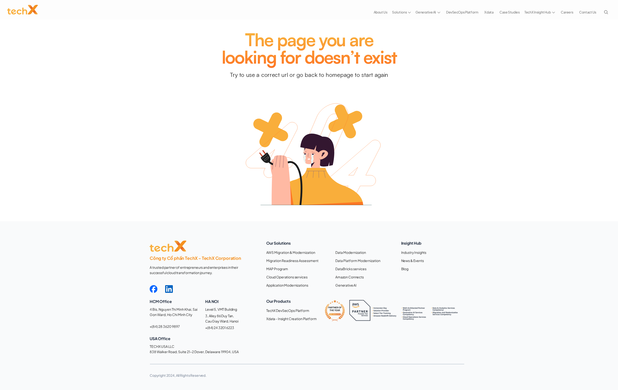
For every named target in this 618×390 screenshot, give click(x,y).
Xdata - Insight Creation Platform (291, 318)
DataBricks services (350, 269)
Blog (404, 269)
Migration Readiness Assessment (292, 260)
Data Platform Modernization (357, 260)
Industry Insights (414, 252)
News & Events (412, 260)
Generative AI (346, 285)
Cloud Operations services (287, 277)
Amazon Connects (349, 277)
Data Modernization (350, 252)
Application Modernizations (287, 285)
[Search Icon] (606, 12)
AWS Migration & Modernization (290, 252)
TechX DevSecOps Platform (287, 310)
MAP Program (277, 269)
